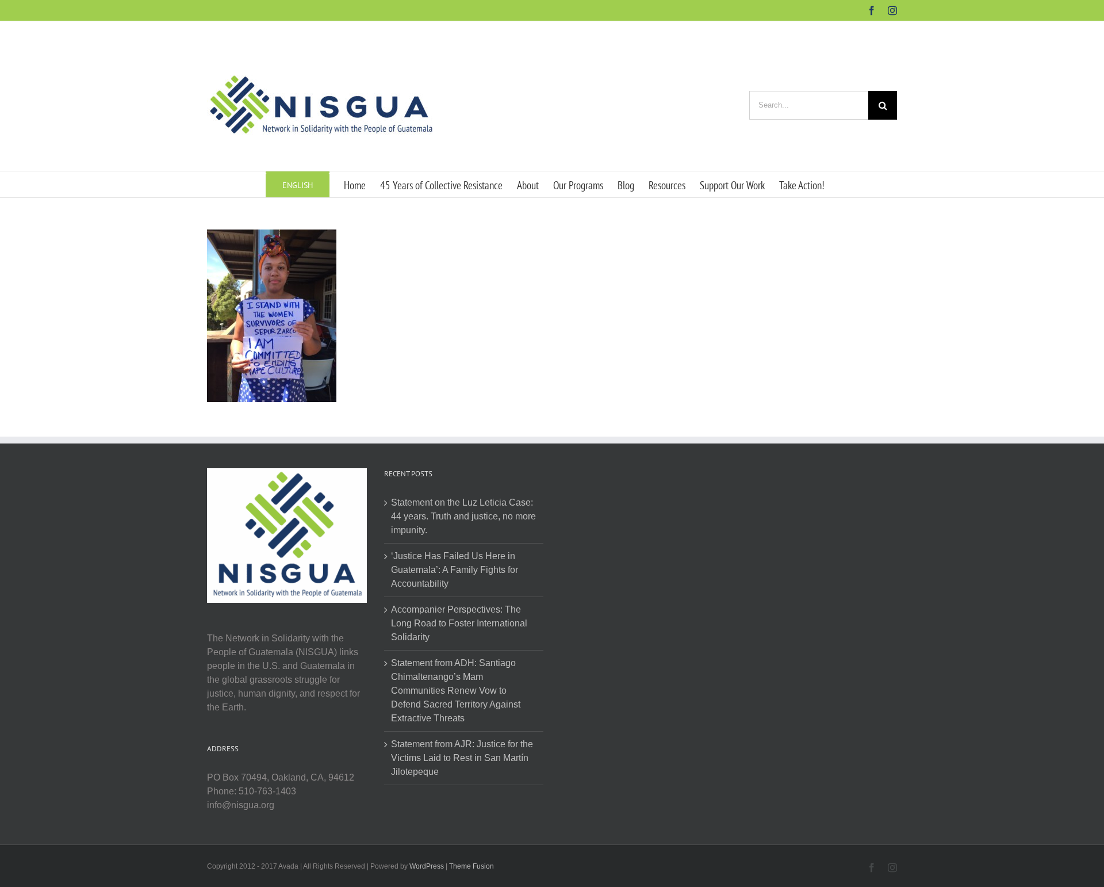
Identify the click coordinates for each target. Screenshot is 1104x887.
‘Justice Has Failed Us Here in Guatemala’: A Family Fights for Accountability (454, 569)
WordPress (426, 866)
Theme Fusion (471, 866)
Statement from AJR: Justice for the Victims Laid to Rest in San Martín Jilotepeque (462, 758)
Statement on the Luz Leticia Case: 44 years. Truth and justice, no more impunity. (463, 516)
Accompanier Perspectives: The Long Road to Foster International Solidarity (459, 623)
